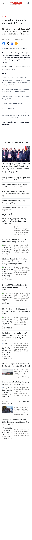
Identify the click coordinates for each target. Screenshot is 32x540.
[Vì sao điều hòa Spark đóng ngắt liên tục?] (16, 3)
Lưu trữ (4, 16)
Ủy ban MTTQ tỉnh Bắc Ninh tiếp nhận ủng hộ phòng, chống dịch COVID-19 (15, 287)
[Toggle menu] (4, 3)
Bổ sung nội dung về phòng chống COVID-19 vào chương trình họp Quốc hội (15, 194)
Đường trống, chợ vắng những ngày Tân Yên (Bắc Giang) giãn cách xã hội (14, 221)
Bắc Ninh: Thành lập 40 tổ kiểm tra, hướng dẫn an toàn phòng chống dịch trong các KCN (14, 261)
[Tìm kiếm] (28, 3)
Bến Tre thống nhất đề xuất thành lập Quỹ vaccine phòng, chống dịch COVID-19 (16, 311)
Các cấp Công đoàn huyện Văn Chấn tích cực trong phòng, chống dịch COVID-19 (15, 422)
